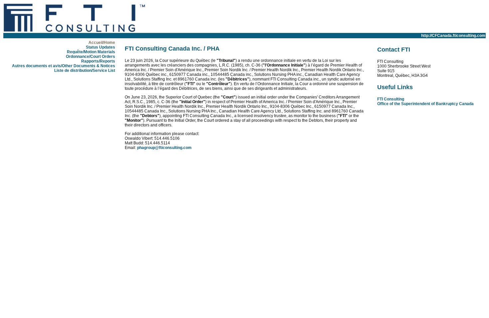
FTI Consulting (390, 99)
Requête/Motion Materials (91, 52)
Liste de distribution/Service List (84, 70)
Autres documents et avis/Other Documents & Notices (63, 66)
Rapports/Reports (98, 61)
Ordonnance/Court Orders (90, 56)
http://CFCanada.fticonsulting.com (453, 35)
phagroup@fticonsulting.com (164, 147)
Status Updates (100, 47)
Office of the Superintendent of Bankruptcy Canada (425, 103)
